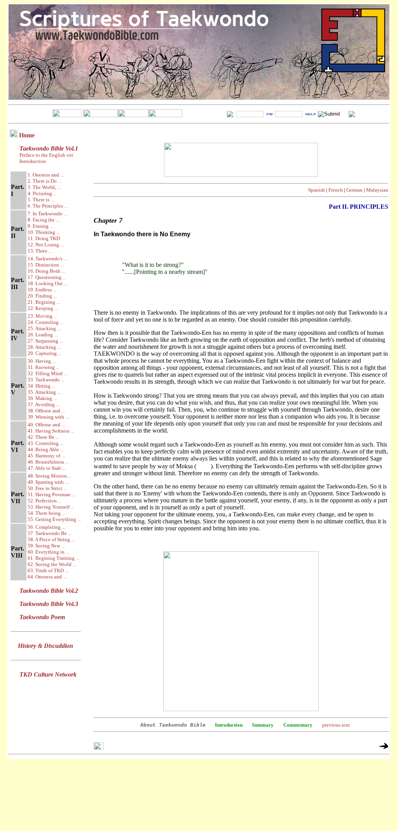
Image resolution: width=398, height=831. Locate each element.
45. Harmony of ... (46, 456)
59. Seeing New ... (46, 546)
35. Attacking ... (44, 392)
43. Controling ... (45, 443)
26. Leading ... (43, 335)
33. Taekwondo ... (46, 380)
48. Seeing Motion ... (50, 476)
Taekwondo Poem (42, 617)
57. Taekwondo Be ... (50, 533)
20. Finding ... (42, 296)
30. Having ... (42, 361)
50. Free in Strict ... (47, 488)
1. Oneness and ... (46, 175)
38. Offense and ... (46, 411)
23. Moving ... (42, 316)
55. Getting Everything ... (54, 519)
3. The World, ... (44, 187)
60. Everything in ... (48, 552)
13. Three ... (40, 251)
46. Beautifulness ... (48, 462)
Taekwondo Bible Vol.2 (48, 590)
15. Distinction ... (46, 265)
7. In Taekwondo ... (47, 213)
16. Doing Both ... (46, 271)
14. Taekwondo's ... (47, 258)
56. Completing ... (46, 527)
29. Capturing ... (44, 353)
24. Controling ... (45, 322)
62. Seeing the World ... (52, 564)
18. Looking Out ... (47, 283)
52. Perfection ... (44, 501)
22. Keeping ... (43, 308)
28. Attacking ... (44, 347)
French (335, 190)
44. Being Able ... (46, 449)
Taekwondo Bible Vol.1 (48, 148)
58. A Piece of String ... (51, 539)
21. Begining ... (44, 302)
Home (27, 135)
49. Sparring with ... (48, 482)
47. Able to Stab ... (47, 468)
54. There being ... (46, 513)
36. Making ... (42, 398)
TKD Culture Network (48, 674)
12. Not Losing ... (46, 245)
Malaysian (377, 190)
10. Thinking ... (44, 232)
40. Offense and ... (46, 425)
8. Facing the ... (43, 220)
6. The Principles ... (48, 206)
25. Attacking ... (44, 328)
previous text (336, 725)
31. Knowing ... (43, 367)
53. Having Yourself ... (51, 507)
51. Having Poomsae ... (51, 494)
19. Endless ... (42, 290)
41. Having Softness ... (51, 431)
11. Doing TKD (44, 238)
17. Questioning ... (47, 277)
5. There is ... (41, 200)
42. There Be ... (43, 437)
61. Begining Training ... (53, 558)
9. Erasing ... (40, 226)
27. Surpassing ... (45, 341)
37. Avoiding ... (43, 404)
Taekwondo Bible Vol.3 (48, 604)
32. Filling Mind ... (47, 373)
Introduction (32, 161)
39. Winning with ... (48, 417)
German (354, 190)
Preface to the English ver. (46, 155)
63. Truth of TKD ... (48, 570)
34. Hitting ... (41, 386)
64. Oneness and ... (47, 577)
